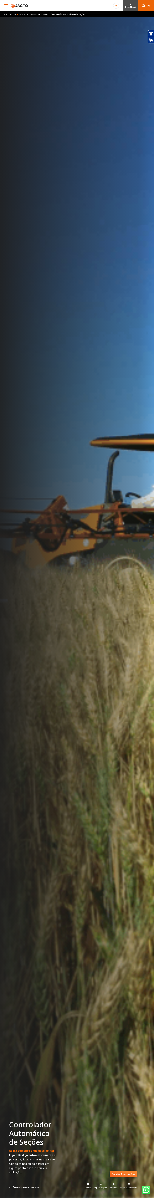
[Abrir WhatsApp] (146, 1190)
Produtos (10, 14)
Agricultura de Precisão (33, 14)
